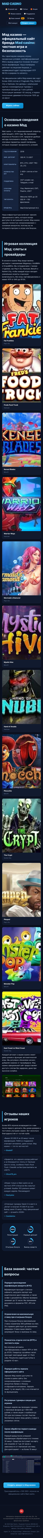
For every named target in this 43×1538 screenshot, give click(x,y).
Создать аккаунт (28, 23)
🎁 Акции (33, 9)
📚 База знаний (16, 18)
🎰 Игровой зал (11, 9)
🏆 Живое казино (14, 14)
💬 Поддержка (29, 14)
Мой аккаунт (13, 23)
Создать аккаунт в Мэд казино (21, 1485)
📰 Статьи (24, 9)
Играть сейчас (12, 105)
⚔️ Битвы (30, 18)
